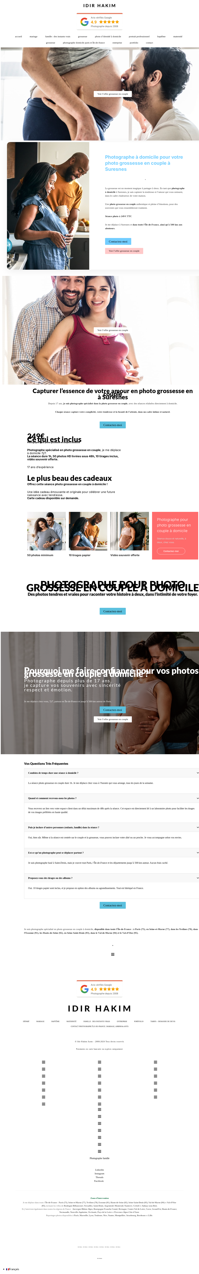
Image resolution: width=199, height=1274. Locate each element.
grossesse (50, 42)
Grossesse (82, 36)
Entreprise (117, 42)
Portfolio (138, 1021)
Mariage (33, 36)
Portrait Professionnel (139, 36)
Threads (99, 1177)
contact (149, 42)
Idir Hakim (99, 1258)
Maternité (177, 36)
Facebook (99, 1181)
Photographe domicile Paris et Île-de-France (84, 42)
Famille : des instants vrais (57, 36)
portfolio (134, 42)
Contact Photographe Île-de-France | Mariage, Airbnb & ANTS (99, 1026)
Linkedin (99, 1170)
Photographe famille (99, 1158)
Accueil (18, 36)
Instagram (99, 1173)
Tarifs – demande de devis (162, 1021)
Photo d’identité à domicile (108, 36)
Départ (26, 1021)
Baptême (161, 36)
